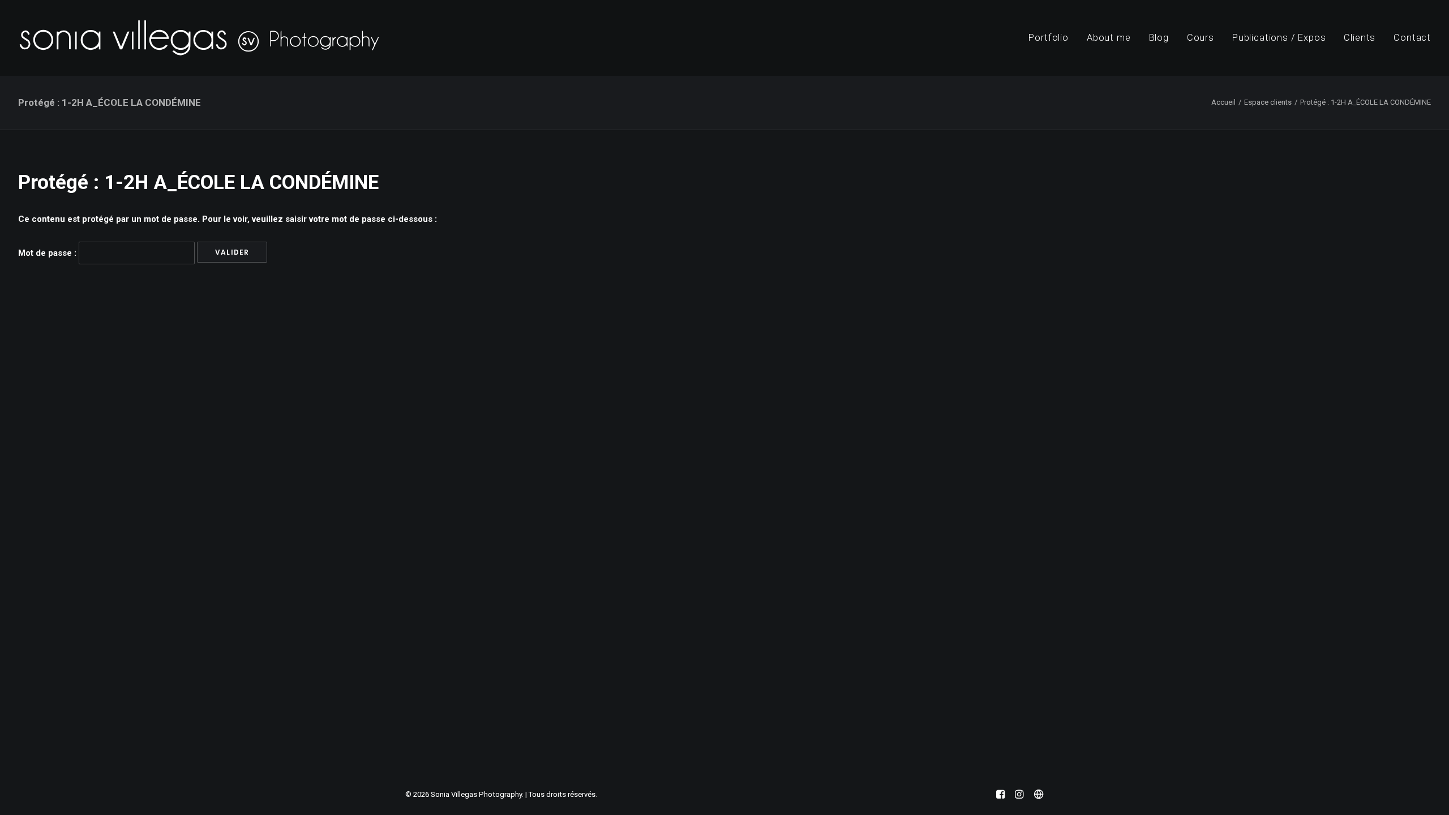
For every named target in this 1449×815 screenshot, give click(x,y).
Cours (1200, 37)
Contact (1412, 37)
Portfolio (1048, 37)
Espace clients (1268, 102)
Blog (1159, 37)
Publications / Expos (1279, 37)
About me (1109, 37)
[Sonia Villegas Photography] (199, 38)
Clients (1359, 37)
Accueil (1223, 102)
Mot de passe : (48, 253)
